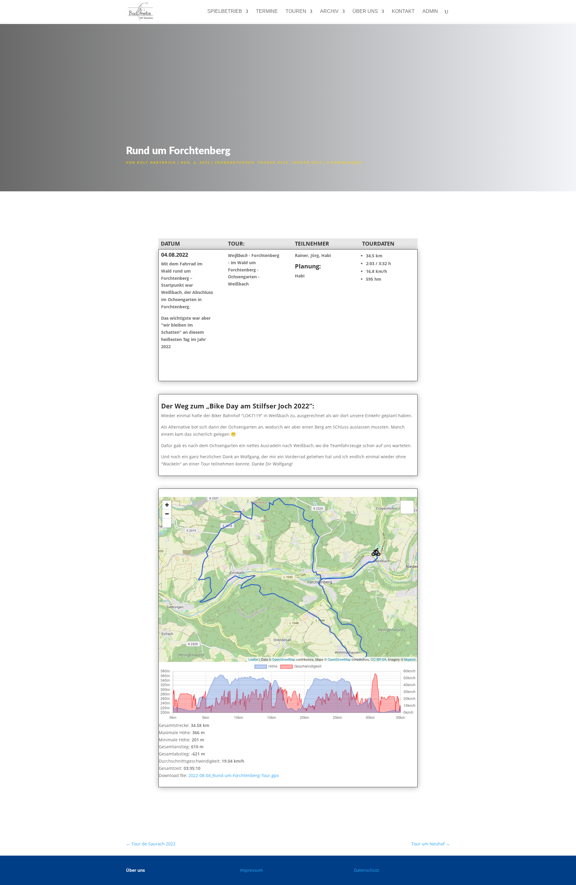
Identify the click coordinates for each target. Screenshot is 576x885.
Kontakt (403, 11)
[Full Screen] (166, 523)
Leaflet (253, 659)
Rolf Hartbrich (156, 162)
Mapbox (410, 659)
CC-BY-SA (378, 659)
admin (430, 11)
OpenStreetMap (283, 659)
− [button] (167, 514)
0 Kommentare (344, 162)
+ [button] (167, 505)
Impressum (251, 870)
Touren (296, 11)
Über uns (365, 11)
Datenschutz (366, 870)
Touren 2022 (273, 162)
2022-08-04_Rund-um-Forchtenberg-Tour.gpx (233, 775)
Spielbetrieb (224, 11)
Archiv (329, 11)
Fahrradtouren (234, 162)
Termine (267, 11)
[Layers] (407, 507)
